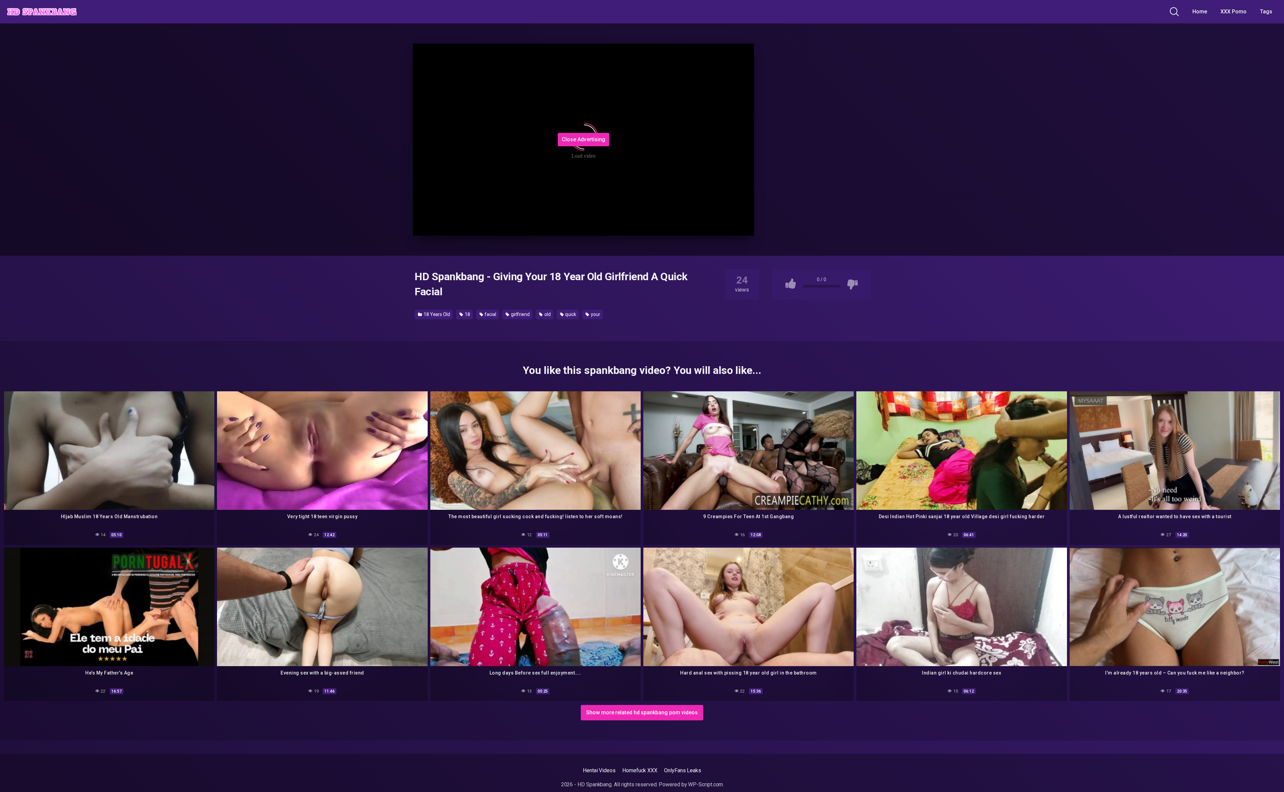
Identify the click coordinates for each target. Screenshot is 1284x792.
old (547, 314)
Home (1199, 11)
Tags (1266, 11)
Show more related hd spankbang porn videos (642, 712)
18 (467, 314)
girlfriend (520, 314)
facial (490, 314)
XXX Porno (1233, 11)
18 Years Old (436, 314)
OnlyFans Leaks (682, 770)
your (595, 314)
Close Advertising (583, 139)
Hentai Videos (599, 770)
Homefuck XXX (639, 770)
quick (570, 314)
